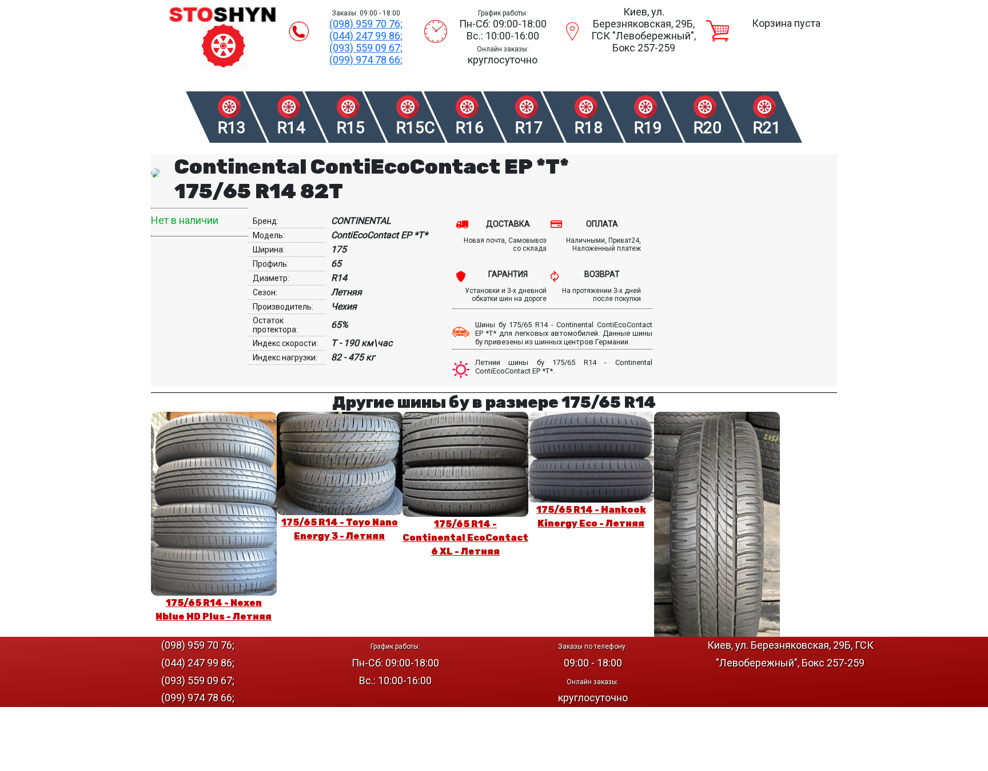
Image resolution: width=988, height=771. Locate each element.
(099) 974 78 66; (366, 60)
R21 (767, 127)
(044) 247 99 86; (366, 36)
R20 (708, 127)
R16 (470, 127)
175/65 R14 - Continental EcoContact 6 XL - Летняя (465, 538)
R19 (648, 127)
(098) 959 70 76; (366, 24)
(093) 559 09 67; (366, 48)
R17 (529, 127)
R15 (351, 127)
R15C (414, 127)
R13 (232, 127)
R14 (291, 127)
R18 (589, 127)
